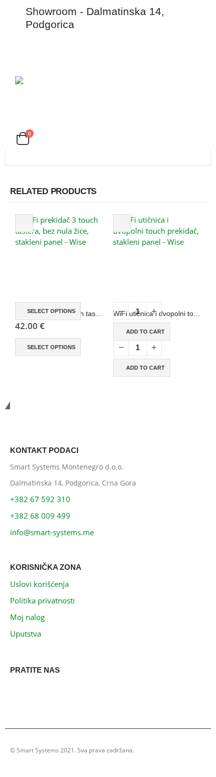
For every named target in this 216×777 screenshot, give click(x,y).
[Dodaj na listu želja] (24, 223)
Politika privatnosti (42, 600)
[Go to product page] (59, 258)
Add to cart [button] (145, 332)
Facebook (20, 693)
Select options (51, 311)
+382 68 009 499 (40, 516)
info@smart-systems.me (52, 532)
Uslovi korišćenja (39, 584)
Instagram (43, 693)
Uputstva (25, 634)
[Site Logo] (43, 80)
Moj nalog (27, 617)
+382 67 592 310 (40, 499)
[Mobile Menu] (24, 53)
